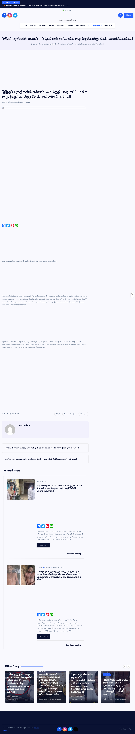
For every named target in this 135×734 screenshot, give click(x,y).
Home (128, 18)
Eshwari (105, 702)
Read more (43, 548)
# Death (39, 570)
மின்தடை (84, 416)
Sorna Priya (11, 702)
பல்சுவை (70, 28)
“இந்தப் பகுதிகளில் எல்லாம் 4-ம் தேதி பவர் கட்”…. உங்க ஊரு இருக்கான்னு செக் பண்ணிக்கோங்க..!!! (71, 47)
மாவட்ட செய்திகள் (94, 28)
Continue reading (74, 556)
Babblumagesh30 (45, 699)
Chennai (47, 570)
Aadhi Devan (75, 702)
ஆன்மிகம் (60, 28)
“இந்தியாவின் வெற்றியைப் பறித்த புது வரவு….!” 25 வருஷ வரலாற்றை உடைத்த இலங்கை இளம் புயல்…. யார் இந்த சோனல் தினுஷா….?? (114, 688)
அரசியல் (33, 28)
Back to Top (127, 732)
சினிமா (51, 28)
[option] (19, 689)
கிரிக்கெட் (107, 674)
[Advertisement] (67, 72)
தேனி (3, 105)
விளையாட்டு (108, 28)
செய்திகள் (42, 28)
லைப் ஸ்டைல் (80, 28)
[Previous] (124, 669)
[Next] (128, 669)
